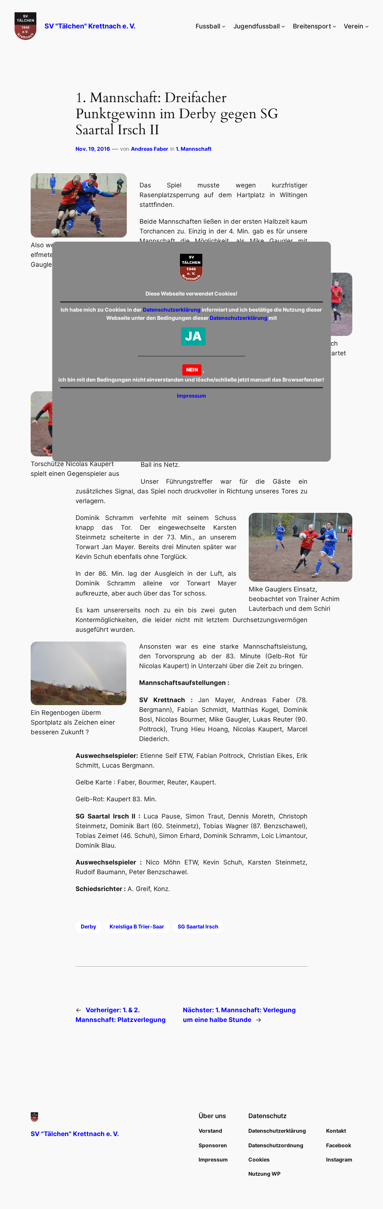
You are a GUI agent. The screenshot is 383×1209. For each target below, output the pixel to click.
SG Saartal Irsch (198, 926)
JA (193, 336)
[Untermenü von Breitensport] (334, 26)
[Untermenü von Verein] (367, 26)
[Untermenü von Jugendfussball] (283, 26)
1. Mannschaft (193, 149)
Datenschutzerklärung (171, 309)
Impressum (191, 395)
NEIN (192, 370)
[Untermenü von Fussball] (224, 26)
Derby (88, 926)
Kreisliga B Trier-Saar (137, 926)
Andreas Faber (149, 149)
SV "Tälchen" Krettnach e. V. (90, 26)
